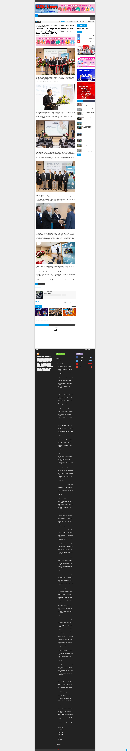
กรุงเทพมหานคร (39, 356)
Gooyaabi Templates (73, 749)
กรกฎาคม (59, 730)
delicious (55, 294)
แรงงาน (38, 366)
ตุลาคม (59, 725)
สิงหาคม (59, 729)
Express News (62, 21)
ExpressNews (65, 309)
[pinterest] (44, 1)
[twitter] (42, 1)
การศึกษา (49, 356)
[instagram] (53, 1)
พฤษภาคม (59, 734)
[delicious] (55, 1)
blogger (41, 325)
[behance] (51, 1)
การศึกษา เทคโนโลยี (42, 25)
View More (73, 306)
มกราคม (59, 740)
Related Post (38, 306)
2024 (58, 360)
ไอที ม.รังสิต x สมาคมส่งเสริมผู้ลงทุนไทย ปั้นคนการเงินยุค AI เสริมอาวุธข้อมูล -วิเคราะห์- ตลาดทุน (55, 318)
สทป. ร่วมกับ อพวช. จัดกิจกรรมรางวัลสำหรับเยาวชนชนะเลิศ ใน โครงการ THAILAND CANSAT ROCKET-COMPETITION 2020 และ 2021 (85, 135)
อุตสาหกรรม (47, 368)
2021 (58, 744)
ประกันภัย (42, 363)
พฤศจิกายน (60, 365)
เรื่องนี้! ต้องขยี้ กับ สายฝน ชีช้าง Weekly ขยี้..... (65, 698)
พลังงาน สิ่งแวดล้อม (49, 363)
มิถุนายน (59, 732)
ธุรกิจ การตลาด (48, 361)
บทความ (38, 363)
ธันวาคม (59, 363)
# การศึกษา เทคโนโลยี (41, 284)
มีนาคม (59, 737)
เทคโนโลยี (38, 361)
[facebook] (40, 1)
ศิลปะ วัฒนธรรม (47, 366)
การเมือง (45, 356)
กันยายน (59, 727)
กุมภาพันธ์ (59, 739)
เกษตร (46, 358)
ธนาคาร (43, 361)
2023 (58, 361)
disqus (55, 325)
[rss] (49, 1)
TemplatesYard (62, 749)
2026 (58, 356)
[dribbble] (48, 1)
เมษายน (59, 735)
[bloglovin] (46, 1)
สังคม (52, 366)
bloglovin (59, 294)
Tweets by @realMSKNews (81, 156)
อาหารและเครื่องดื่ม (40, 368)
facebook (68, 325)
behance (63, 294)
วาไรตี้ (42, 366)
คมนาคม (49, 358)
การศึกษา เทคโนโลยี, (49, 35)
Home (37, 25)
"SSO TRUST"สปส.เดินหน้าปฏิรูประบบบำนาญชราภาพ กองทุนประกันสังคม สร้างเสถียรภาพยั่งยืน (88, 109)
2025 (58, 358)
